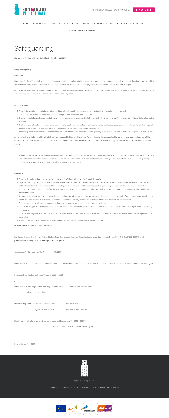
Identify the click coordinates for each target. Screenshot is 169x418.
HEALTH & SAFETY (98, 387)
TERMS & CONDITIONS (80, 387)
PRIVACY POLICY (56, 387)
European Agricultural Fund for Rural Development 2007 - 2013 (93, 401)
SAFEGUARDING (113, 387)
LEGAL (66, 387)
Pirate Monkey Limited (89, 414)
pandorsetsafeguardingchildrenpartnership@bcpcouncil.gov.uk (39, 240)
